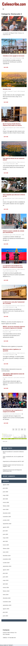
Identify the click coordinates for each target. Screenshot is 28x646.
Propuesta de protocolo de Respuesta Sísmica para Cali (12, 470)
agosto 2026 (6, 484)
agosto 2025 (6, 527)
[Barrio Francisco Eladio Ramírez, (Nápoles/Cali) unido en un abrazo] (14, 114)
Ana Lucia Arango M (9, 127)
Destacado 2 (18, 58)
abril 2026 (5, 499)
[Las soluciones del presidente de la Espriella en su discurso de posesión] (14, 256)
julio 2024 (5, 573)
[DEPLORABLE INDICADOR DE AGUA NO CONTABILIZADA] (14, 370)
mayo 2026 (5, 495)
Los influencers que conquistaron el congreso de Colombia (13, 410)
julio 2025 (5, 530)
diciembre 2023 (6, 598)
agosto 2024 (6, 569)
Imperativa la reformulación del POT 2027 (13, 461)
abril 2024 (5, 584)
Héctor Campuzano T (9, 91)
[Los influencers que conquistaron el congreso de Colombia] (14, 400)
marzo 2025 (6, 545)
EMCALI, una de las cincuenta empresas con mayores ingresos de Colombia (14, 327)
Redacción (7, 58)
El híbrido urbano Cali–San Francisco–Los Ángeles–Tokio (13, 465)
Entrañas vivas (7, 89)
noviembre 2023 (7, 601)
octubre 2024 (6, 562)
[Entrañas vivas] (14, 79)
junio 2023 (5, 615)
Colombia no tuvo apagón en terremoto (13, 56)
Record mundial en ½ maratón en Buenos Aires (13, 452)
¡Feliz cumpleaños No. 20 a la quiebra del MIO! (13, 457)
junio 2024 (5, 576)
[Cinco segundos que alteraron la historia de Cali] (14, 185)
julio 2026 (5, 488)
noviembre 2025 (7, 516)
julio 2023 (5, 612)
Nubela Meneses (8, 198)
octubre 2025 (6, 520)
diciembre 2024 (6, 555)
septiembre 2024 (7, 566)
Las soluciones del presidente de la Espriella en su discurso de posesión (13, 266)
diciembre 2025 (6, 513)
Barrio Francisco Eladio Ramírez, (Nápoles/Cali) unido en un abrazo (12, 124)
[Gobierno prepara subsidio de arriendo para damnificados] (14, 221)
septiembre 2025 (7, 523)
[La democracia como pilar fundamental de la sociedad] (14, 292)
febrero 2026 (6, 506)
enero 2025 (5, 552)
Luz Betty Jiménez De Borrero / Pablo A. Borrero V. (15, 162)
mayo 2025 (5, 538)
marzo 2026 (6, 502)
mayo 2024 (5, 580)
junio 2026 (5, 491)
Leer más (6, 67)
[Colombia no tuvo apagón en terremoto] (14, 46)
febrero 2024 (6, 591)
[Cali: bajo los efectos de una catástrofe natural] (14, 148)
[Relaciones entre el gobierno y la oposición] (14, 346)
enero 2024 (5, 594)
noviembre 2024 (7, 559)
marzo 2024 (6, 587)
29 (22, 429)
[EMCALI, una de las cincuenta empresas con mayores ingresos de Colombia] (14, 322)
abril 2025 (5, 541)
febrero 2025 (6, 548)
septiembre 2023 (7, 605)
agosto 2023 (6, 608)
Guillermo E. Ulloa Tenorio (10, 330)
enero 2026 (5, 509)
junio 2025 (5, 534)
